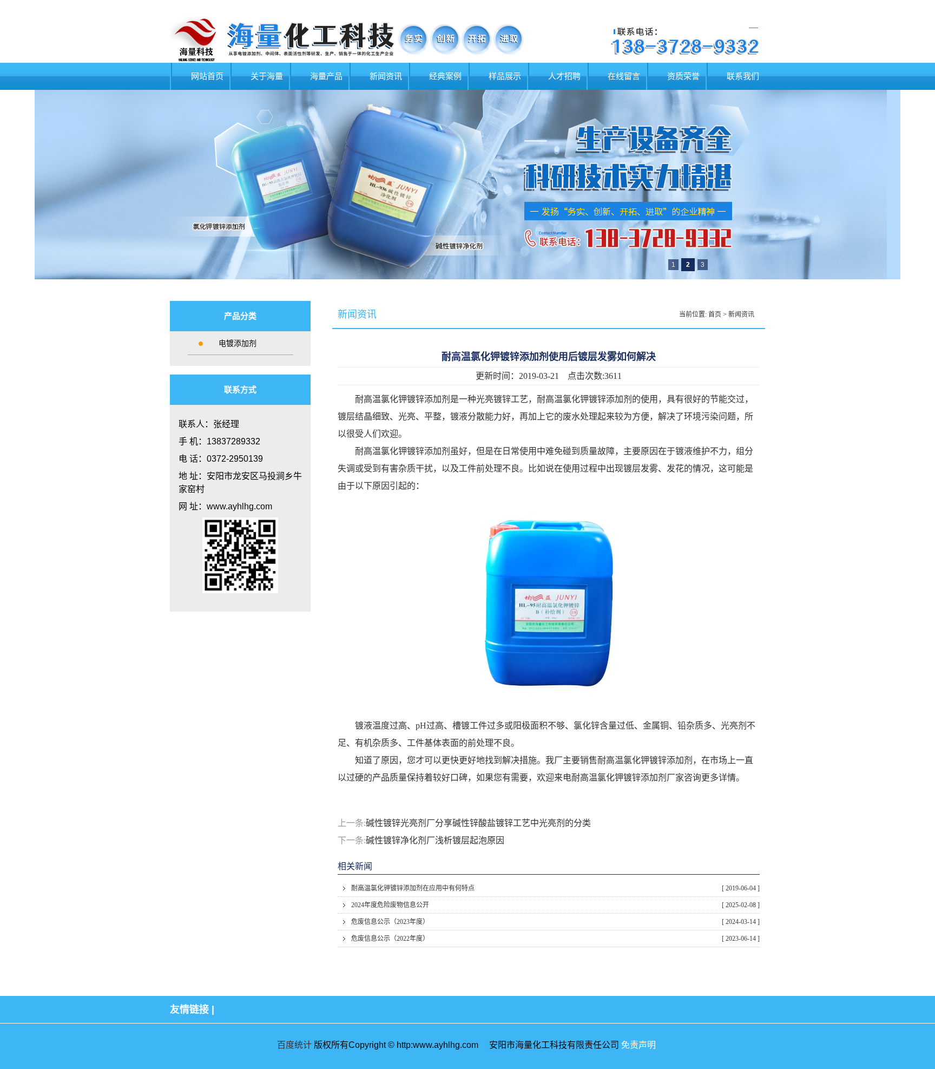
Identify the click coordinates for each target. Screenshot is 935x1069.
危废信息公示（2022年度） (555, 938)
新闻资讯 (386, 76)
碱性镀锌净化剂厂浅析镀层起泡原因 (435, 840)
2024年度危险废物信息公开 (555, 905)
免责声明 (638, 1045)
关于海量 (267, 76)
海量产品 (326, 76)
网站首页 (207, 76)
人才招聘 (564, 76)
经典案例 (445, 76)
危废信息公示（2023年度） (555, 922)
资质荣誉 (683, 76)
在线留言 (624, 76)
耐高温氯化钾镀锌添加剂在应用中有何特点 (555, 888)
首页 (714, 314)
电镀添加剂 (237, 343)
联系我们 (743, 76)
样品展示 (505, 76)
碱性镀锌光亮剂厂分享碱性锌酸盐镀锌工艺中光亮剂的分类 (478, 823)
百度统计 (294, 1045)
